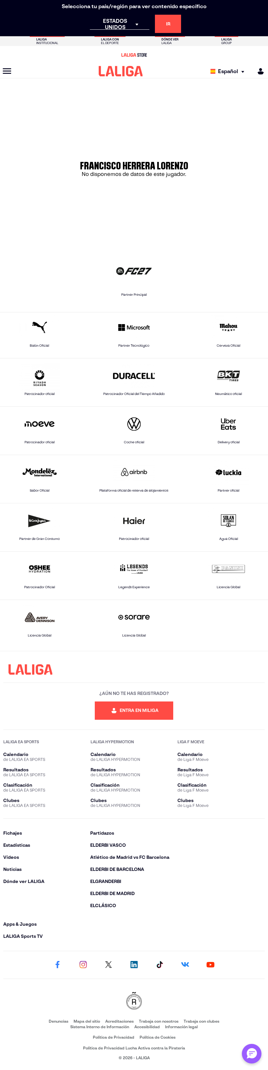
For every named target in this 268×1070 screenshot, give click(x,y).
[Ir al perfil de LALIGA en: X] (108, 965)
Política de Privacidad (113, 1037)
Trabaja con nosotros (158, 1021)
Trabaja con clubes (201, 1021)
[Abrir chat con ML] (251, 1053)
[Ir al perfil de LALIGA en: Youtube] (210, 965)
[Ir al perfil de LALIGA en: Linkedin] (134, 965)
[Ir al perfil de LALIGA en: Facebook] (57, 965)
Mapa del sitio (87, 1021)
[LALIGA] (121, 71)
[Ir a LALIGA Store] (134, 54)
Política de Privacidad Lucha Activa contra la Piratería (134, 1048)
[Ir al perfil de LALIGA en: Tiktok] (159, 965)
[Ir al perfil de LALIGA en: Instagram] (83, 965)
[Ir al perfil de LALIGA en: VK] (185, 965)
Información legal (181, 1027)
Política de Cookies (158, 1037)
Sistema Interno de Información (99, 1027)
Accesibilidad (147, 1027)
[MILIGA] (258, 71)
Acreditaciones (119, 1021)
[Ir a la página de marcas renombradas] (134, 1001)
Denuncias (58, 1021)
